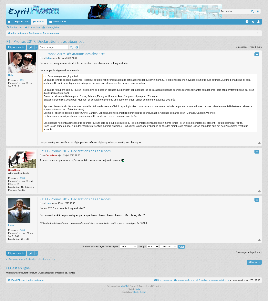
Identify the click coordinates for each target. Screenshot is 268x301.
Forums (41, 21)
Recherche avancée (258, 11)
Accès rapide (10, 22)
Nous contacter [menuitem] (164, 280)
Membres (58, 21)
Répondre (14, 47)
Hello (11, 75)
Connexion (34, 27)
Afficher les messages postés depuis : (101, 246)
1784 (22, 178)
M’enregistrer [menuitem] (259, 22)
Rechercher (252, 11)
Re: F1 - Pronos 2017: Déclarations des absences (75, 151)
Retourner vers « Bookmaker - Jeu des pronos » (32, 259)
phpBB (124, 286)
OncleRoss (14, 170)
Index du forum (36, 280)
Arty (138, 289)
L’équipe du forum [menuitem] (185, 280)
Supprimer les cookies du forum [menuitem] (214, 280)
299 (22, 80)
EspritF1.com (21, 21)
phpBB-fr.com (139, 292)
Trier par (142, 246)
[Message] (41, 58)
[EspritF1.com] (114, 11)
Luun (11, 225)
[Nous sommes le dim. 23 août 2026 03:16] (258, 33)
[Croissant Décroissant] (169, 246)
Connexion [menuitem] (254, 22)
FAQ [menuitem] (248, 22)
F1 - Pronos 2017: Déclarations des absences (45, 41)
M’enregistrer (53, 27)
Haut (259, 143)
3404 (22, 230)
